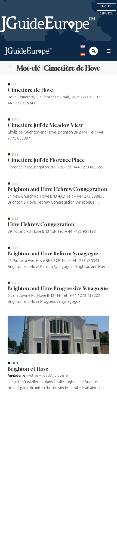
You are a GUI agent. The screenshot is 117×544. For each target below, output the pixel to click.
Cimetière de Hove (30, 90)
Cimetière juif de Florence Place (46, 160)
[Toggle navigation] (108, 51)
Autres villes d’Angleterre (48, 375)
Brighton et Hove (28, 369)
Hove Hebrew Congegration (41, 224)
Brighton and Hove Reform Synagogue (53, 253)
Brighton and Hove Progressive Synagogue (58, 288)
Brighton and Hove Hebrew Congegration (57, 189)
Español (106, 13)
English (106, 6)
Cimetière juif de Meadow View (45, 125)
